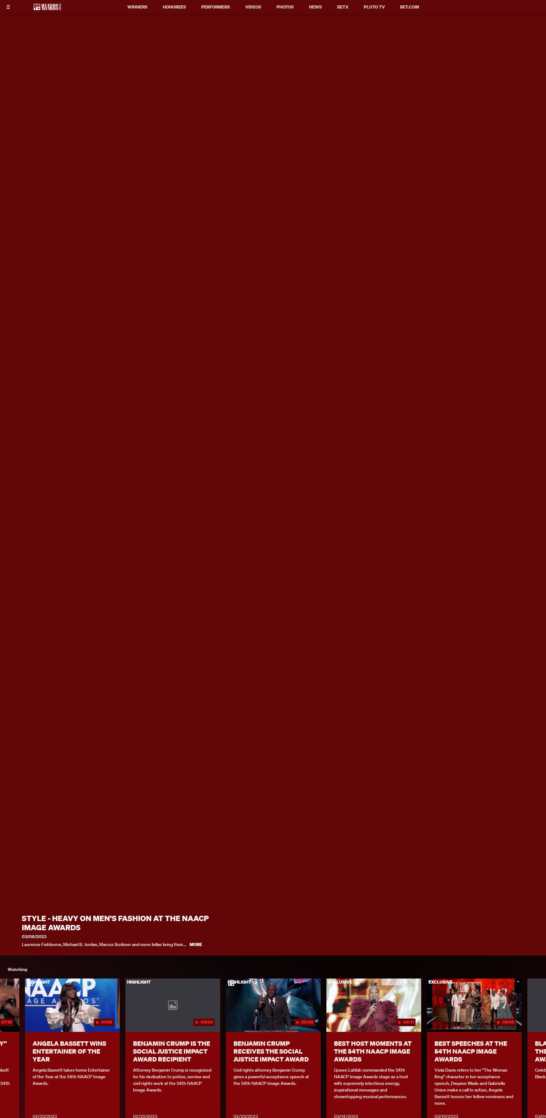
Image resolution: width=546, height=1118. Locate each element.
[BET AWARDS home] (47, 9)
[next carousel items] (534, 1019)
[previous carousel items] (12, 1019)
